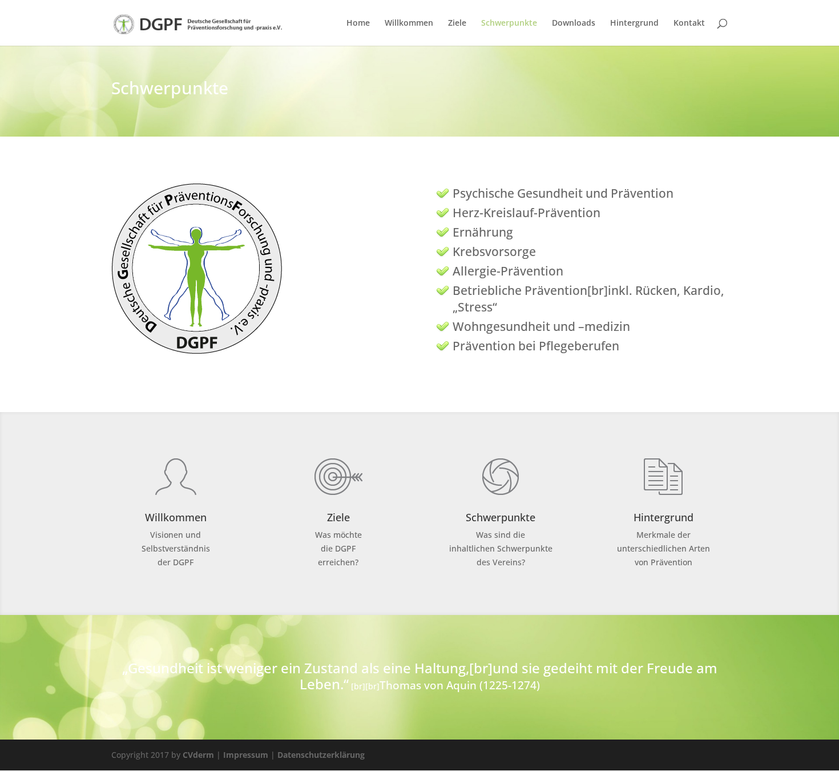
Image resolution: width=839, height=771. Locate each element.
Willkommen (409, 23)
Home (358, 23)
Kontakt (689, 23)
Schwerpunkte (509, 23)
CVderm (198, 754)
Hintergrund (634, 23)
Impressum (245, 754)
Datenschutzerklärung (321, 754)
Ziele (457, 23)
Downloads (573, 23)
